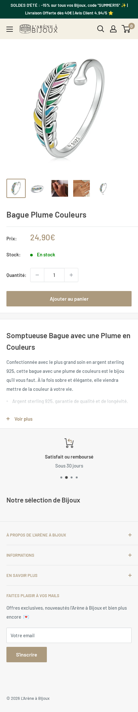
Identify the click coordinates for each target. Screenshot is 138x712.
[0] (126, 29)
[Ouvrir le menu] (9, 29)
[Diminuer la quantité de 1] (37, 275)
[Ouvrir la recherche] (100, 28)
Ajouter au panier (69, 299)
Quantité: (16, 275)
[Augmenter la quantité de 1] (71, 275)
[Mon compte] (113, 28)
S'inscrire (26, 654)
